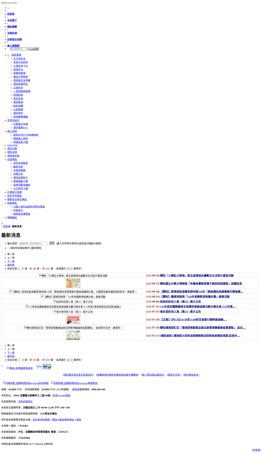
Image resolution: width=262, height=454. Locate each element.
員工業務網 (13, 46)
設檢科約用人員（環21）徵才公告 (180, 301)
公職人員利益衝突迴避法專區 (29, 206)
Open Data (12, 145)
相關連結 (12, 217)
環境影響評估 (20, 84)
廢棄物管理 (19, 73)
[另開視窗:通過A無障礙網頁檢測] (20, 368)
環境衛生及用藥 (21, 80)
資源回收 (18, 95)
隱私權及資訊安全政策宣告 (78, 375)
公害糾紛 (18, 87)
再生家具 (18, 98)
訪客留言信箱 (14, 39)
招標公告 (18, 174)
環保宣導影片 (20, 177)
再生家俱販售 (20, 163)
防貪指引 (18, 210)
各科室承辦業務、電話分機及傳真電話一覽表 (57, 419)
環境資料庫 (13, 156)
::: (8, 8)
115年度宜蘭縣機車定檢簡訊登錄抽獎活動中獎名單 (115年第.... (198, 306)
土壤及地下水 (20, 66)
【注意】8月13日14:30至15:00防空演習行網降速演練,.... (193, 319)
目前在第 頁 (17, 268)
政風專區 (12, 203)
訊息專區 (12, 159)
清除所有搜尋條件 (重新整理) (26, 248)
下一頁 (11, 261)
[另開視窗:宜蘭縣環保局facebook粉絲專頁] (25, 382)
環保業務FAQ (20, 127)
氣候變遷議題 (20, 117)
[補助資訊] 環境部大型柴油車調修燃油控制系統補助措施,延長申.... (200, 335)
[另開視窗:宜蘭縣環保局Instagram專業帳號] (73, 382)
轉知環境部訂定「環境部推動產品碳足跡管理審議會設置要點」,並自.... (203, 327)
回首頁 (11, 14)
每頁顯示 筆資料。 (69, 268)
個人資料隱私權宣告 (153, 375)
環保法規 (12, 152)
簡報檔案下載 (20, 181)
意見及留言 (13, 120)
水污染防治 (19, 58)
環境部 (75, 389)
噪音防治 (18, 69)
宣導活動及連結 (21, 185)
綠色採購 (18, 106)
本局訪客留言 (25, 401)
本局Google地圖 (61, 395)
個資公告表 (174, 375)
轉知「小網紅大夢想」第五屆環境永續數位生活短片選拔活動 (197, 275)
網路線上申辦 (20, 138)
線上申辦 (12, 131)
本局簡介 (12, 20)
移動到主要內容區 (9, 3)
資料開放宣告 (191, 375)
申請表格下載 (20, 142)
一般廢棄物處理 (21, 91)
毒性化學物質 (20, 77)
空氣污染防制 (20, 62)
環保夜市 (18, 113)
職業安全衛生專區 (17, 199)
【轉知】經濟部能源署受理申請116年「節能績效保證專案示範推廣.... (202, 291)
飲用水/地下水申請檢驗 (25, 135)
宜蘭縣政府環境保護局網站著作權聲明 (117, 375)
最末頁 (11, 265)
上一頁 (11, 257)
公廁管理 (18, 109)
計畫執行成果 (14, 192)
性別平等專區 (14, 196)
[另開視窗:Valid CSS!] (44, 368)
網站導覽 (12, 26)
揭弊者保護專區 (21, 214)
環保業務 (16, 55)
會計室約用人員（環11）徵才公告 (180, 311)
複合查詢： (13, 243)
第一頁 (11, 254)
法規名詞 (12, 33)
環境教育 (18, 102)
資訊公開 (12, 148)
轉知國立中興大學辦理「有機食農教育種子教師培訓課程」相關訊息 (201, 283)
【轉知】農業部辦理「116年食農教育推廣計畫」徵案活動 (195, 296)
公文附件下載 (20, 188)
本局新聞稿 (19, 170)
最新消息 (18, 166)
